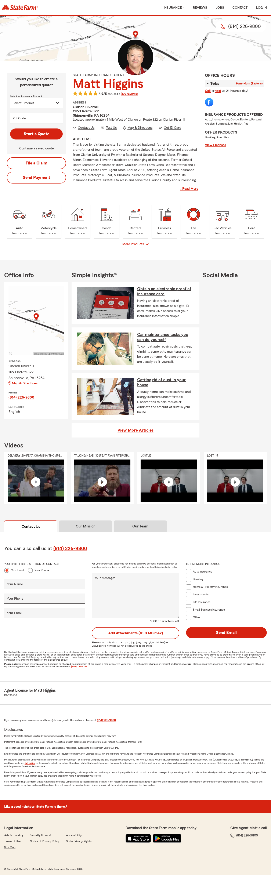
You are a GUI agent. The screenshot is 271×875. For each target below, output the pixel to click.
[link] (20, 7)
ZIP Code (19, 118)
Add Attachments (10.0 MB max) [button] (135, 633)
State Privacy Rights (78, 841)
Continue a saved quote (36, 148)
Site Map (9, 847)
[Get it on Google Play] (167, 838)
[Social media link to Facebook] (209, 102)
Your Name (15, 584)
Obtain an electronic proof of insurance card (164, 291)
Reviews (200, 7)
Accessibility (74, 835)
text (218, 90)
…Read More (189, 188)
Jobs (220, 7)
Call (208, 90)
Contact (239, 7)
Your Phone (42, 570)
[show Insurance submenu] (183, 7)
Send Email (226, 633)
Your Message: (104, 578)
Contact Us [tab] (31, 526)
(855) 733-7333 (79, 666)
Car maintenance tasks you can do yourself (162, 337)
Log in (261, 7)
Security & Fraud (40, 835)
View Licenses (215, 145)
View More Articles (135, 430)
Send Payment (36, 177)
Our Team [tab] (140, 526)
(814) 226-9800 (21, 397)
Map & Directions (24, 383)
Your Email (17, 570)
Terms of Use (12, 841)
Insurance (172, 7)
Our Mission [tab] (85, 526)
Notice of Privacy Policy (44, 841)
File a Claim (36, 163)
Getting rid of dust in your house (161, 382)
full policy (30, 763)
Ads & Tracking (13, 835)
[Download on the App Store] (138, 838)
